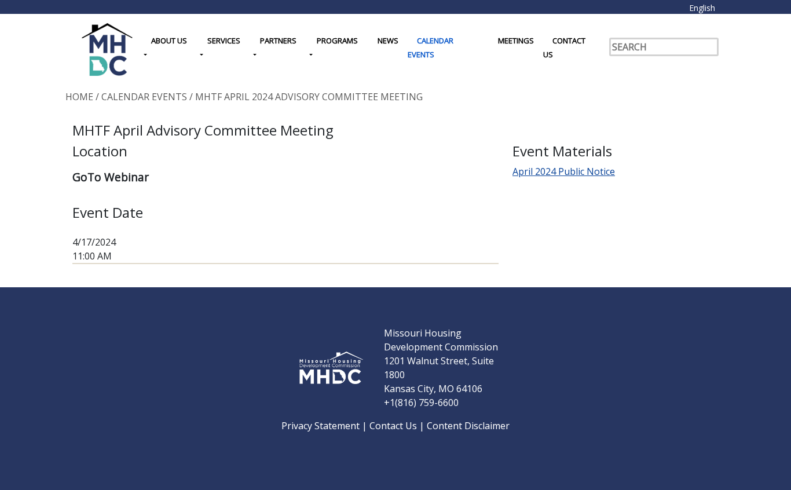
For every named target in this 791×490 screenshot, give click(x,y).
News (388, 40)
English (702, 7)
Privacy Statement (321, 425)
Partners (278, 40)
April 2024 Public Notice (563, 171)
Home (79, 96)
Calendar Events (430, 47)
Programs (337, 40)
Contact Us (564, 47)
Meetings (516, 40)
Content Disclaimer (468, 425)
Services (223, 40)
